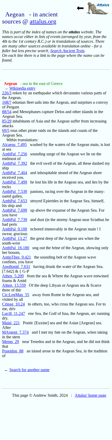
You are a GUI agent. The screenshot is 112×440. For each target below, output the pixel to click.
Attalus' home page (90, 395)
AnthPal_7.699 (14, 210)
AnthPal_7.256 (14, 154)
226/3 (6, 93)
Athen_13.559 (14, 285)
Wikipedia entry (22, 88)
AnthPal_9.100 (14, 229)
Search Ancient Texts (67, 50)
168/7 (6, 102)
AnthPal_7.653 (14, 201)
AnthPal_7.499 (14, 182)
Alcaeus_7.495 (14, 144)
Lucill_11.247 (13, 313)
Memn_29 (10, 341)
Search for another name (29, 370)
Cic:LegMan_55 (15, 294)
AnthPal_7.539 (14, 191)
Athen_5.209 (13, 276)
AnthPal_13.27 (14, 238)
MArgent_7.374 (15, 332)
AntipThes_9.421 (16, 257)
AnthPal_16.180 (15, 248)
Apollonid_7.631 (16, 266)
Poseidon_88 (12, 351)
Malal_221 (11, 323)
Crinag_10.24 (13, 304)
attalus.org (43, 21)
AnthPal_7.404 (14, 172)
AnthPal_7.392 (14, 163)
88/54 (6, 111)
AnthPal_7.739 (14, 219)
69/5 (5, 130)
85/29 (6, 121)
